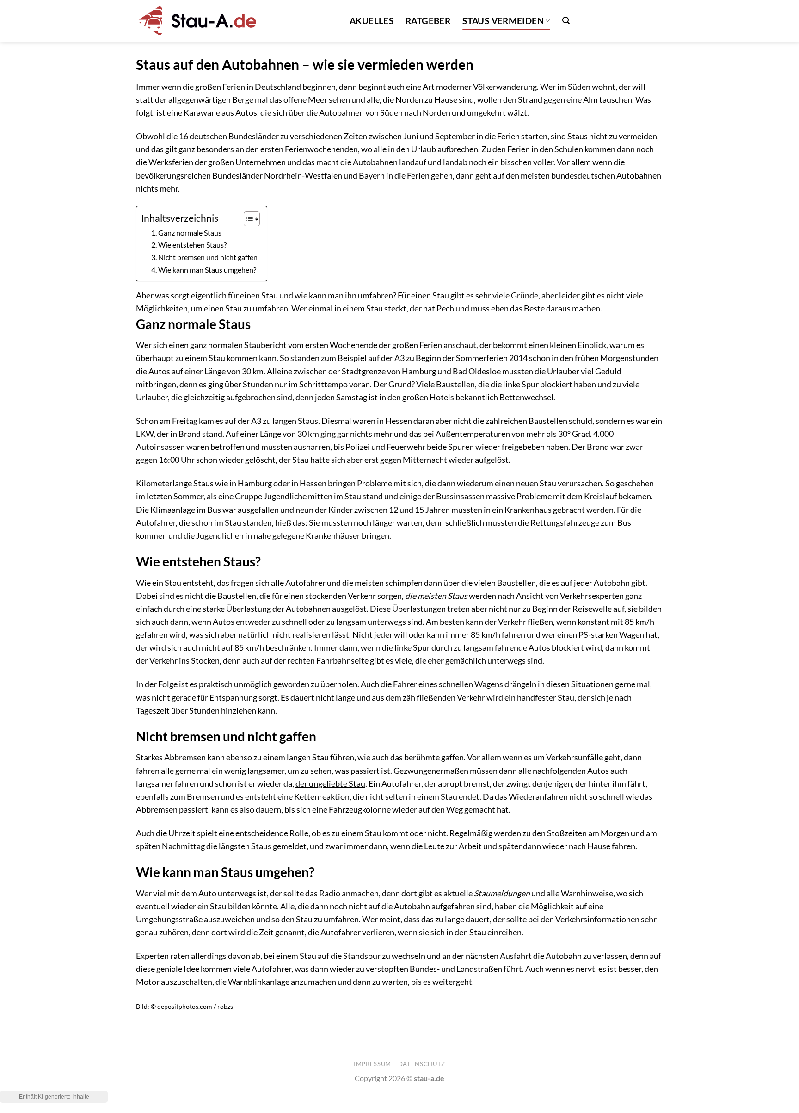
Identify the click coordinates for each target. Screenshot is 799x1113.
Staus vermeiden (503, 20)
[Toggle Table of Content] (247, 219)
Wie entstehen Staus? (192, 244)
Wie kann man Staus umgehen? (207, 269)
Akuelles (371, 20)
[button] (566, 21)
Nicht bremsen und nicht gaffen (208, 257)
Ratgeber (428, 20)
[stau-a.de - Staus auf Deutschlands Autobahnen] (196, 20)
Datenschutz (421, 1064)
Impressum (372, 1064)
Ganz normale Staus (189, 232)
